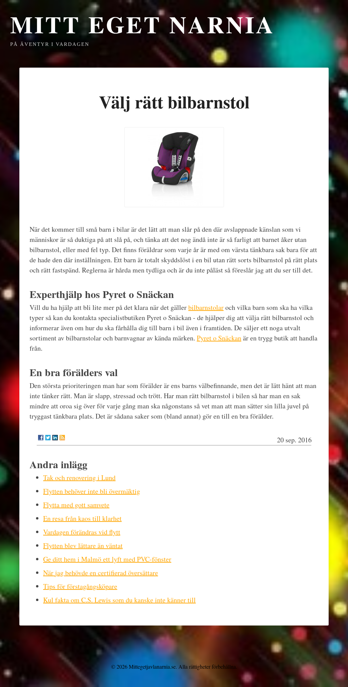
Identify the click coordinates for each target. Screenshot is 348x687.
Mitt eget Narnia (142, 24)
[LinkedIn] (55, 437)
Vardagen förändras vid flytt (81, 531)
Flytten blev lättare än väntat (83, 545)
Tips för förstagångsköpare (80, 586)
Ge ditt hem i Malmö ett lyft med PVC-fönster (107, 559)
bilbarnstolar (206, 307)
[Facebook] (41, 437)
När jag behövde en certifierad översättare (100, 572)
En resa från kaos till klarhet (82, 518)
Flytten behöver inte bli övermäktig (91, 491)
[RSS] (62, 437)
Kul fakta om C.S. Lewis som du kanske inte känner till (119, 599)
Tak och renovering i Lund (79, 477)
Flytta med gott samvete (76, 504)
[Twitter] (48, 437)
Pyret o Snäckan (219, 337)
